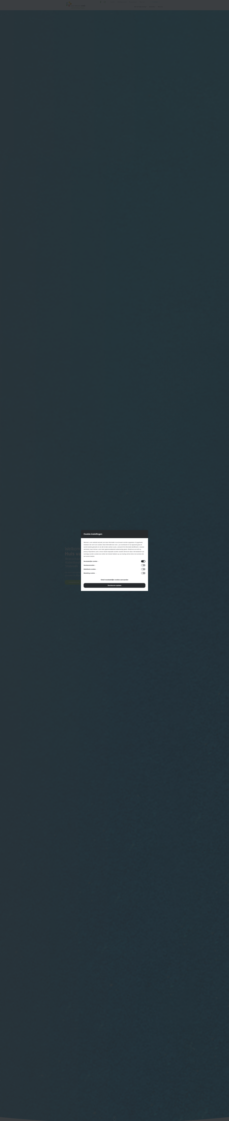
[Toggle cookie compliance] (143, 565)
